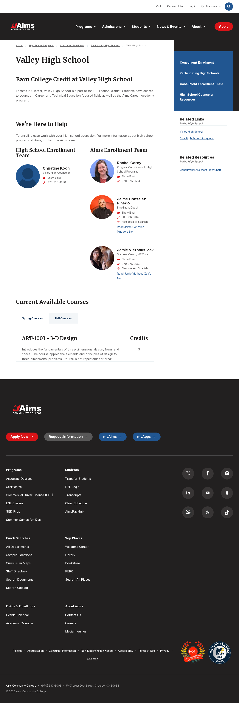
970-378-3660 (131, 263)
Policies (17, 650)
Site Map (92, 658)
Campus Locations (19, 555)
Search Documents (19, 579)
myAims (110, 437)
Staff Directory (16, 571)
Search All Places (77, 579)
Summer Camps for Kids (23, 520)
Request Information (66, 437)
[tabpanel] (85, 343)
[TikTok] (227, 512)
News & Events (169, 27)
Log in (192, 6)
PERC (69, 571)
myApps (144, 437)
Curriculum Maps (18, 563)
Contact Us (73, 615)
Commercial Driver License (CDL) (29, 495)
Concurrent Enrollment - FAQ (201, 84)
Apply (224, 26)
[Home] (23, 26)
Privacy (164, 650)
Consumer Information (62, 650)
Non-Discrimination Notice (97, 650)
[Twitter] (188, 474)
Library (70, 555)
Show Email (54, 177)
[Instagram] (227, 474)
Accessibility (125, 650)
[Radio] (188, 512)
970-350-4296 (56, 182)
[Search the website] (229, 6)
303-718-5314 (130, 217)
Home (19, 45)
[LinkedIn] (188, 493)
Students (139, 27)
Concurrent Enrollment (197, 62)
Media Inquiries (75, 631)
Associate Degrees (19, 478)
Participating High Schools (199, 73)
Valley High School (191, 131)
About (196, 27)
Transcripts (73, 495)
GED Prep (13, 511)
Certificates (14, 487)
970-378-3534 (131, 181)
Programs (84, 27)
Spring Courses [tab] (32, 318)
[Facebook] (208, 474)
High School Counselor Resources (197, 97)
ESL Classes (14, 503)
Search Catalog (17, 588)
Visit (158, 6)
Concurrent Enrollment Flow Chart (200, 169)
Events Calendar (17, 615)
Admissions (112, 27)
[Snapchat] (227, 493)
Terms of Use (146, 650)
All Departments (17, 547)
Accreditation (35, 650)
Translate (211, 6)
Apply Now (19, 437)
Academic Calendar (19, 623)
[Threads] (208, 512)
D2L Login (72, 487)
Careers (70, 623)
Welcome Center (77, 547)
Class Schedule (76, 503)
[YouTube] (208, 493)
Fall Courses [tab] (63, 318)
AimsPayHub (74, 511)
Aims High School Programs (197, 138)
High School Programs (41, 45)
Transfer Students (78, 478)
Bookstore (72, 563)
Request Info (175, 6)
